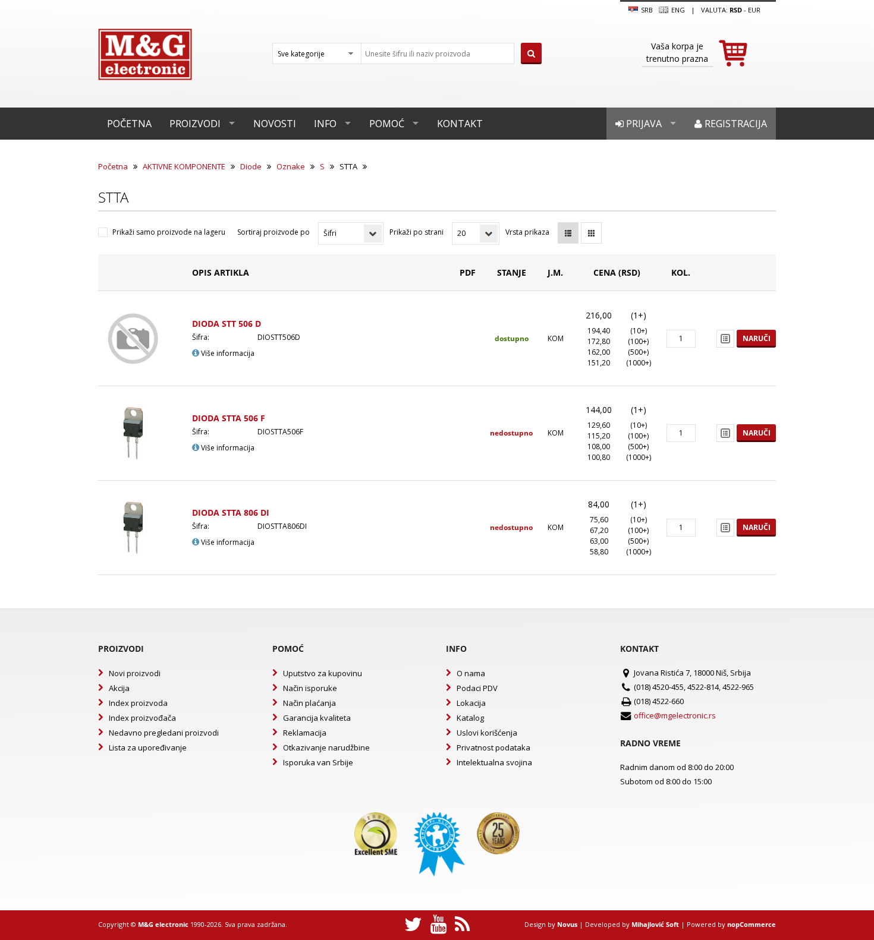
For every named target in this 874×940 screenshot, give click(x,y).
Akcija (119, 688)
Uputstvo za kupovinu (322, 673)
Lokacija (471, 703)
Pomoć (386, 123)
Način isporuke (310, 688)
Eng (677, 9)
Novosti (274, 123)
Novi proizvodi (135, 673)
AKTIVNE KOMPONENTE (184, 166)
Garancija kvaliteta (317, 717)
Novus (567, 924)
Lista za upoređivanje (148, 747)
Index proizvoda (138, 703)
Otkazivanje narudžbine (326, 747)
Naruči (757, 338)
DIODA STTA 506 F (228, 418)
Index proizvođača (142, 717)
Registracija (734, 123)
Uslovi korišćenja (487, 732)
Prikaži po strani (416, 232)
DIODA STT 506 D (226, 323)
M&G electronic (163, 924)
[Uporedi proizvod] (725, 339)
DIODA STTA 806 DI (230, 512)
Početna (129, 123)
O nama (471, 673)
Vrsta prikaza (527, 232)
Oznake (290, 166)
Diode (251, 166)
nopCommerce (751, 924)
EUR (754, 9)
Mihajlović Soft (655, 924)
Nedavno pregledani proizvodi (164, 732)
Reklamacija (304, 732)
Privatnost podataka (493, 747)
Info (325, 123)
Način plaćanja (309, 703)
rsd (736, 9)
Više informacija (226, 353)
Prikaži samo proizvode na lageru (168, 232)
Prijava (643, 123)
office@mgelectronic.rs (675, 715)
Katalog (470, 717)
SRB (646, 9)
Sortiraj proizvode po (273, 232)
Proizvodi (195, 123)
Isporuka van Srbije (318, 762)
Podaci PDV (477, 688)
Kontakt (460, 123)
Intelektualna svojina (494, 762)
